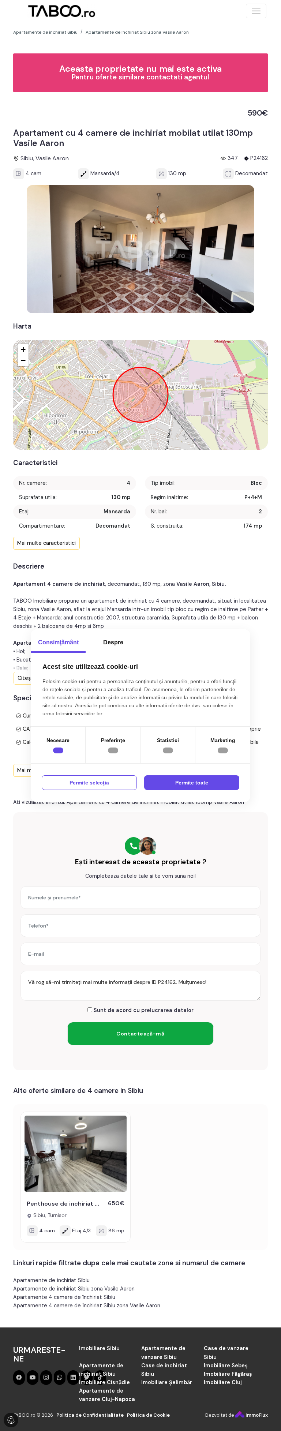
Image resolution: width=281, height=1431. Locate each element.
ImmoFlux (256, 1415)
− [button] (23, 360)
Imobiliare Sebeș (226, 1365)
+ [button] (23, 349)
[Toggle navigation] (256, 11)
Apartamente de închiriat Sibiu (51, 1280)
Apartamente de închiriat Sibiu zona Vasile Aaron (74, 1288)
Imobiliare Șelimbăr (166, 1382)
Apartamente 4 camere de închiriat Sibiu (64, 1297)
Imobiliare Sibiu (99, 1348)
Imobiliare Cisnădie (104, 1382)
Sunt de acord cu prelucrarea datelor (143, 1010)
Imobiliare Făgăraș (228, 1374)
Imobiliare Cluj (223, 1382)
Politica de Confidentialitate (90, 1415)
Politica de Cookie (148, 1415)
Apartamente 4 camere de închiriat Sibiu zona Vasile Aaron (86, 1305)
